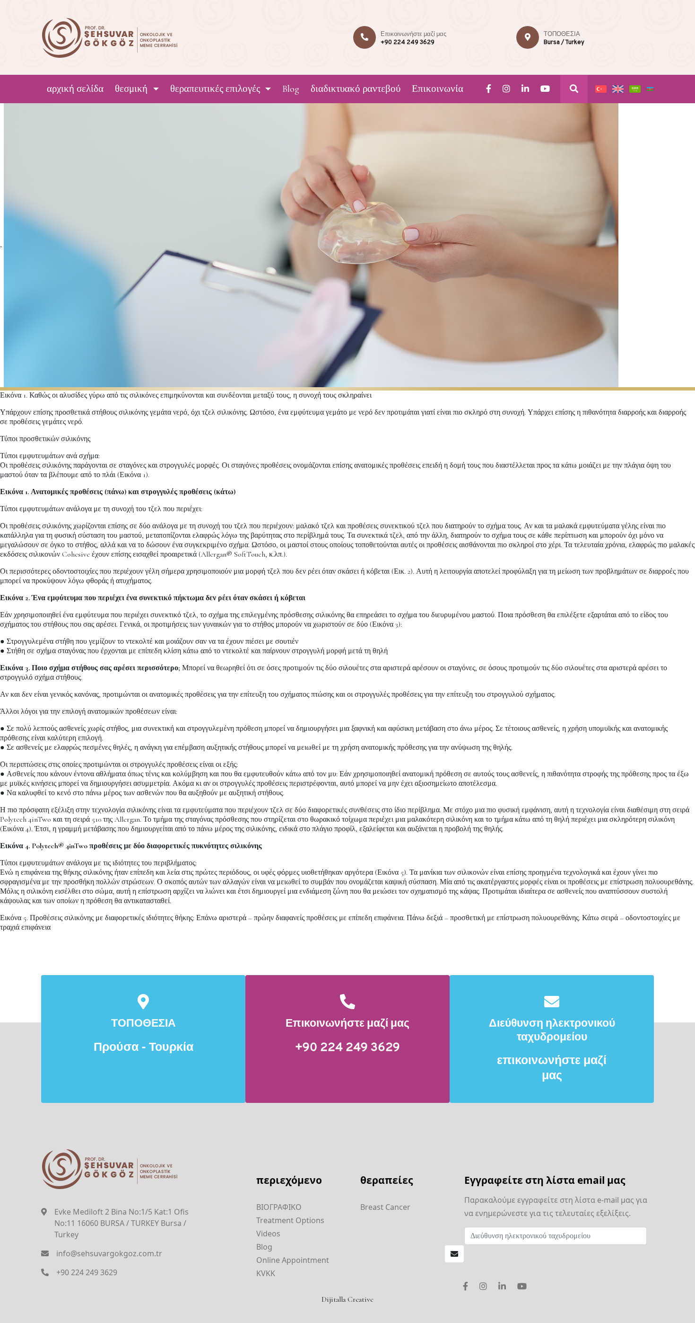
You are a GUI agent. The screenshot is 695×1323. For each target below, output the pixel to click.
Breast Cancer (385, 1207)
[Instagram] (506, 89)
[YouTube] (545, 89)
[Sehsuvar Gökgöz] (110, 36)
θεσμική (131, 89)
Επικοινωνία (437, 89)
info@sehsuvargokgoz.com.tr (109, 1253)
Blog (290, 89)
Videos (268, 1233)
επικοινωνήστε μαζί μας (552, 1068)
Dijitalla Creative (347, 1299)
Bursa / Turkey (564, 42)
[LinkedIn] (525, 89)
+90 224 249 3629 (407, 42)
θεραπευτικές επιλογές (215, 89)
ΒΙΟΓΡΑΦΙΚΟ (279, 1207)
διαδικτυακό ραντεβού (355, 89)
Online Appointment (292, 1260)
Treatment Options (290, 1220)
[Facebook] (488, 89)
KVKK (265, 1273)
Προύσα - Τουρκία (143, 1048)
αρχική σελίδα (75, 89)
